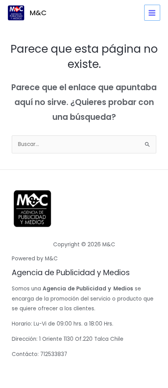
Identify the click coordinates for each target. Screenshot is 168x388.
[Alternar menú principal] (152, 13)
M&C (38, 13)
